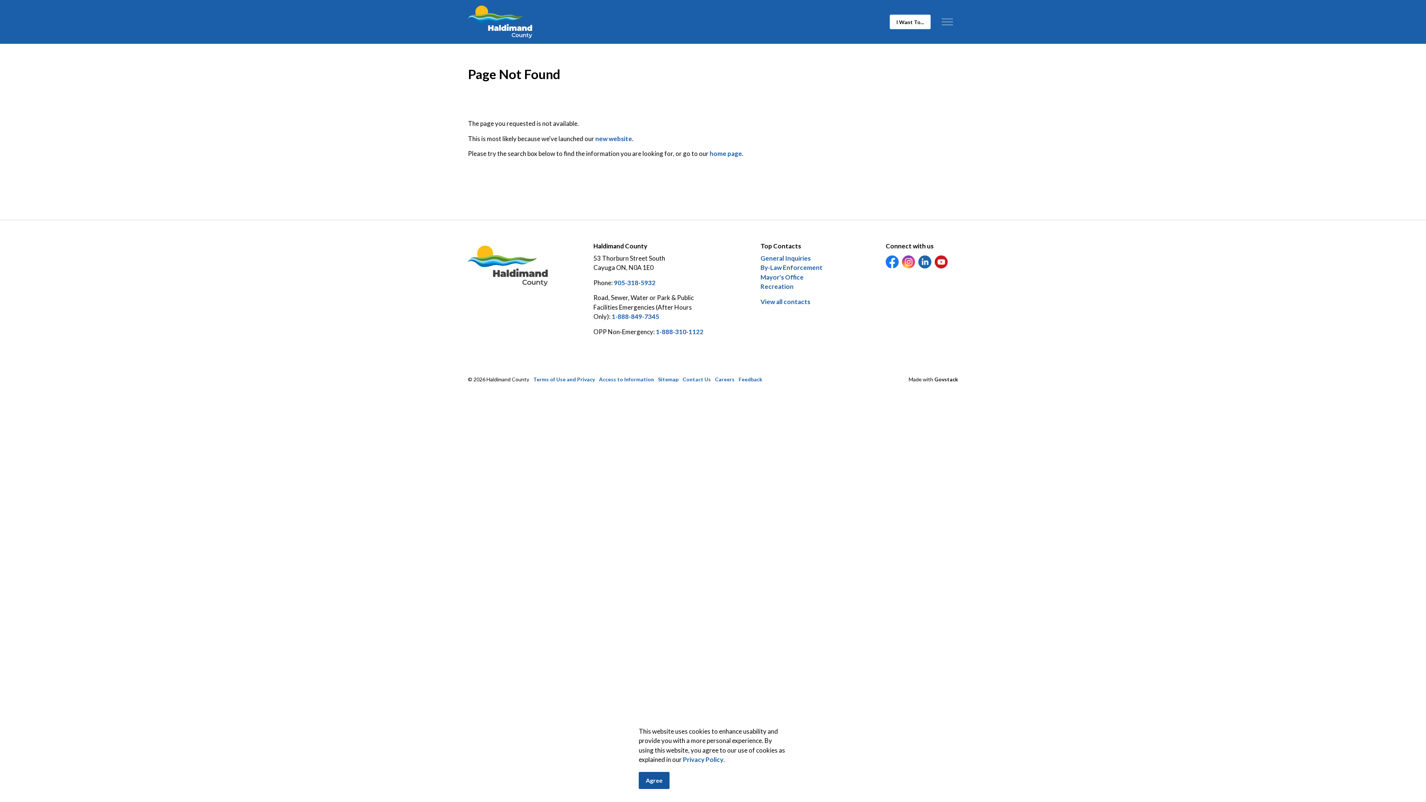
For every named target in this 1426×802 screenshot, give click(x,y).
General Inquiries (786, 258)
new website (613, 139)
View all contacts (785, 302)
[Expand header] (947, 22)
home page (726, 153)
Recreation (777, 286)
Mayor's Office (782, 277)
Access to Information (626, 379)
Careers (725, 379)
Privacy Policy (703, 760)
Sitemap (668, 379)
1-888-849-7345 (635, 316)
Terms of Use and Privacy (564, 379)
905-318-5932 (634, 283)
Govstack (946, 379)
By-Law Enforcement (792, 267)
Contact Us (697, 379)
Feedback (750, 379)
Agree (654, 780)
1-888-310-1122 (679, 332)
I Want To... (910, 22)
